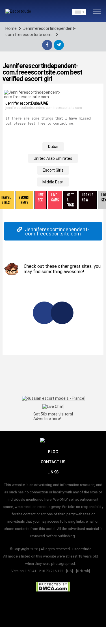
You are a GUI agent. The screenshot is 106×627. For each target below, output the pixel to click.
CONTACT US (53, 462)
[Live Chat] (53, 406)
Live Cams (55, 197)
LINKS (53, 472)
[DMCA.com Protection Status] (53, 587)
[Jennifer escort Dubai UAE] (53, 94)
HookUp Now (88, 197)
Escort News (24, 200)
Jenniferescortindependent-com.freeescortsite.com (57, 231)
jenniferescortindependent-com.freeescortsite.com (43, 108)
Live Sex (41, 197)
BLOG (53, 452)
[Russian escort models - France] (53, 398)
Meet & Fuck (70, 200)
